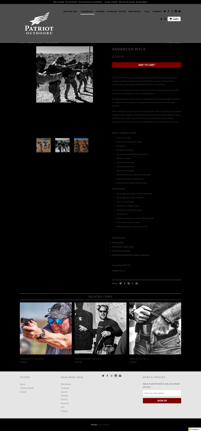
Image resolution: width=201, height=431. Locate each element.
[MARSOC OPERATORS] (64, 74)
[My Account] (161, 19)
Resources (135, 11)
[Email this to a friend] (136, 283)
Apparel (100, 11)
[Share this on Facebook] (124, 283)
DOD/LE (122, 11)
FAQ (148, 11)
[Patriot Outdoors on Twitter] (165, 11)
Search (22, 384)
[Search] (165, 19)
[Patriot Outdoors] (39, 23)
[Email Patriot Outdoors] (179, 11)
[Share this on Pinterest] (128, 283)
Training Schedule (27, 388)
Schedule (112, 11)
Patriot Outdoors (103, 425)
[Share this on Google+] (132, 283)
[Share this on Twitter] (120, 283)
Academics (87, 11)
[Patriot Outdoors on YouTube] (172, 11)
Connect (157, 11)
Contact (23, 392)
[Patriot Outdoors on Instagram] (176, 11)
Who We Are (70, 11)
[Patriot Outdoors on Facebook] (168, 11)
